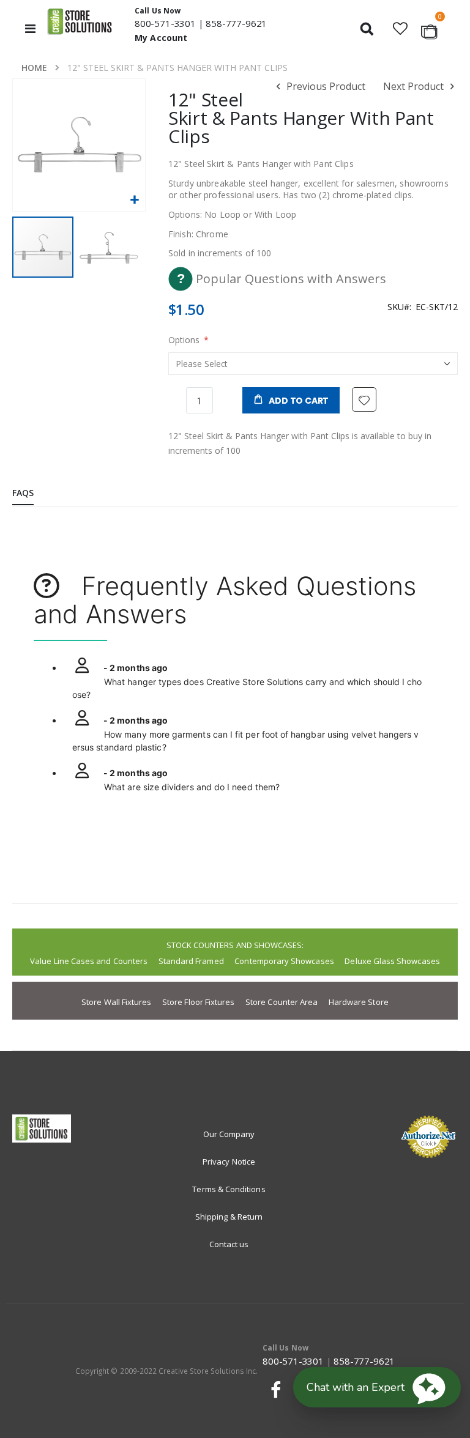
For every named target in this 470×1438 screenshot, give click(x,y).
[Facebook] (273, 1390)
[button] (400, 28)
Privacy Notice (229, 1161)
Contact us (229, 1244)
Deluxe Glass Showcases (392, 960)
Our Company (229, 1134)
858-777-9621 (236, 23)
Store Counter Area (281, 1001)
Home (34, 67)
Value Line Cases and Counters (88, 960)
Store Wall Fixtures (116, 1001)
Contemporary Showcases (284, 960)
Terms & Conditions (228, 1189)
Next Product (414, 86)
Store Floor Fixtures (198, 1001)
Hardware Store (359, 1001)
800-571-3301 (165, 23)
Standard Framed (191, 960)
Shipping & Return (229, 1216)
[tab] (32, 493)
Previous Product (324, 86)
